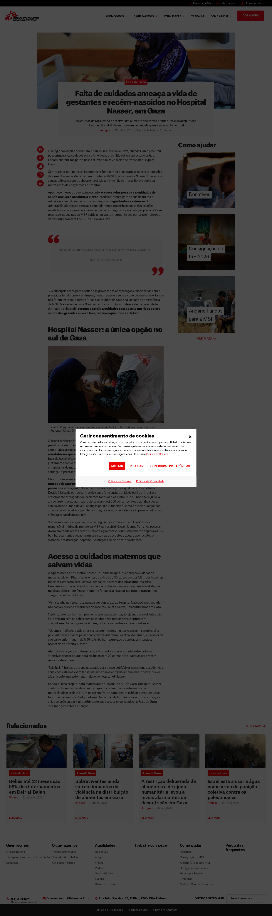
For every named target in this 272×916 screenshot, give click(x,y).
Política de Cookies (157, 454)
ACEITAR (117, 466)
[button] (190, 436)
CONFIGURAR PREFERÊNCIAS (170, 466)
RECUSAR (136, 466)
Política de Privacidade (150, 481)
